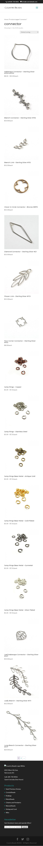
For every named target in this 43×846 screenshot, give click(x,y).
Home (6, 19)
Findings (9, 796)
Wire (7, 812)
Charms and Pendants (13, 802)
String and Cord (11, 809)
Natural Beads (11, 806)
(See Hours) (19, 779)
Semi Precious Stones (13, 789)
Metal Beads (10, 799)
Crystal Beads (10, 792)
